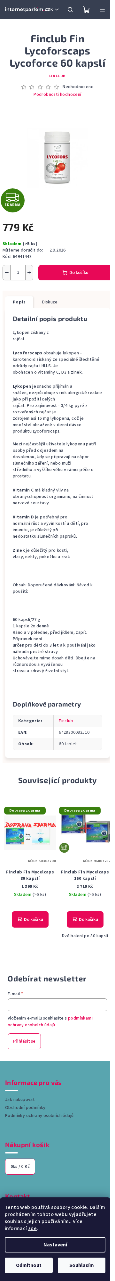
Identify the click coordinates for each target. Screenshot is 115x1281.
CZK (49, 9)
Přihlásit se (24, 1041)
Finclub (57, 76)
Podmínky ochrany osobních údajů (39, 1115)
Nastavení (55, 1244)
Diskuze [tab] (50, 302)
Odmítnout (29, 1265)
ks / (20, 1166)
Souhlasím (81, 1265)
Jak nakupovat (20, 1099)
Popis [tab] (19, 302)
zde (32, 1228)
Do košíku (78, 272)
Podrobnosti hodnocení (57, 95)
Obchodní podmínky (25, 1107)
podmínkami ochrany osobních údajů (50, 1021)
